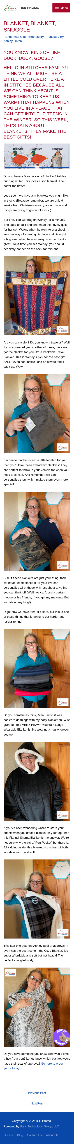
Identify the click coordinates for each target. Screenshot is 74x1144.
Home (9, 1135)
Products (51, 36)
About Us (52, 1135)
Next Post (37, 1103)
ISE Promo (30, 7)
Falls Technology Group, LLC (39, 1126)
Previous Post (37, 1093)
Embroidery (36, 36)
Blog (20, 1135)
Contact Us (34, 1135)
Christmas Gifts (16, 36)
